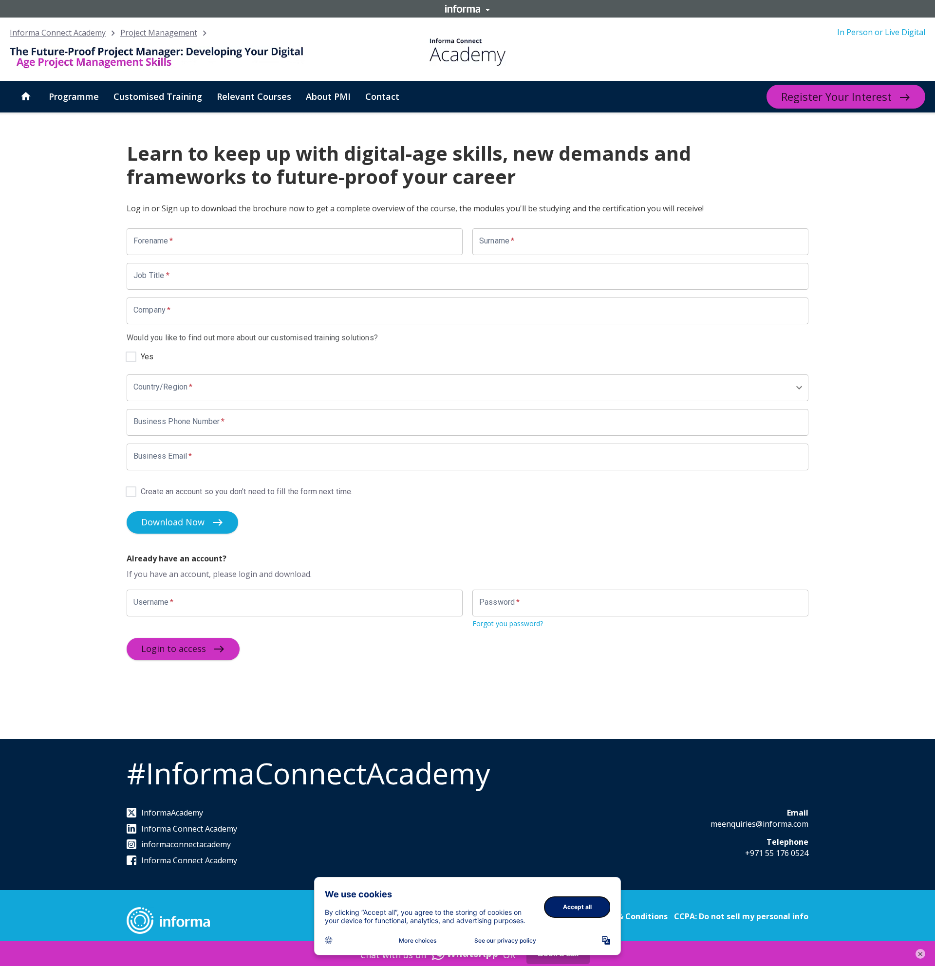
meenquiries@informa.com (759, 823)
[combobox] (464, 387)
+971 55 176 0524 (776, 853)
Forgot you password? (507, 623)
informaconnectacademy (186, 844)
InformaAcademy (172, 812)
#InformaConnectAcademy (308, 773)
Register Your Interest (836, 96)
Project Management (158, 32)
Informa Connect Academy (58, 32)
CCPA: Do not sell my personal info (741, 916)
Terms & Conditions (629, 916)
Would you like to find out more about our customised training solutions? (252, 337)
